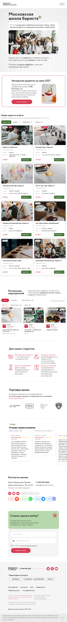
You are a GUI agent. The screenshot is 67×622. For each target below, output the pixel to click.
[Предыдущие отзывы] (55, 431)
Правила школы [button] (14, 590)
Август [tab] (5, 300)
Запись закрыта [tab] (27, 300)
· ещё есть (49, 430)
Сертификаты (13, 587)
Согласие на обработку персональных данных (20, 595)
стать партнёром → (16, 398)
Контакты (24, 587)
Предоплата (40, 587)
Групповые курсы (15, 305)
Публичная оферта (13, 599)
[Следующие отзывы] (58, 431)
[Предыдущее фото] (25, 315)
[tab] (6, 122)
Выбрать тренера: (14, 430)
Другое (27, 305)
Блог (32, 587)
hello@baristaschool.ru (45, 485)
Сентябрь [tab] (14, 300)
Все (4, 305)
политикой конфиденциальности (28, 545)
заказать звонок (20, 550)
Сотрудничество (29, 590)
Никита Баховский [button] (16, 437)
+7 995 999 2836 (42, 482)
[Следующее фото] (41, 315)
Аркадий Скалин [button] (39, 437)
